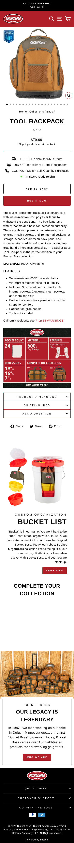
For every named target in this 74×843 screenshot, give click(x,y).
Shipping (24, 144)
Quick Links (36, 788)
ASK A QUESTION (37, 413)
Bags (49, 111)
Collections (36, 111)
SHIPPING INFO (37, 405)
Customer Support (36, 798)
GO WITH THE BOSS (36, 807)
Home (23, 111)
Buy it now (37, 201)
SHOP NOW (54, 570)
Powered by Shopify (37, 839)
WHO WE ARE (37, 757)
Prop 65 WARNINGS (50, 320)
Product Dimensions (37, 397)
